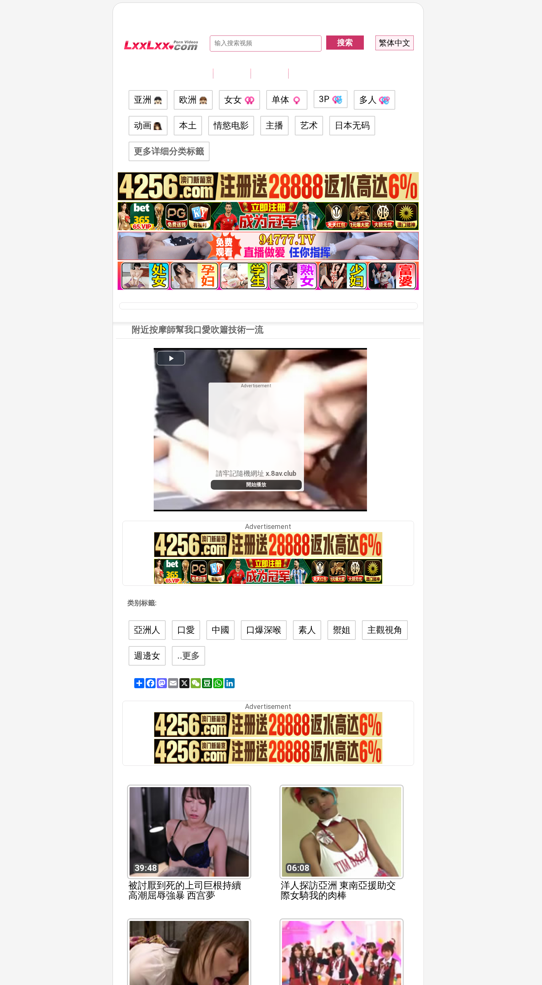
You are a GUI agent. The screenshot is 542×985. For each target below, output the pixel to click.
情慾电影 (231, 125)
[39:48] (189, 831)
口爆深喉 (263, 630)
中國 (220, 630)
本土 (188, 125)
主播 (274, 125)
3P (325, 99)
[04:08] (341, 965)
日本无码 (352, 125)
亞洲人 (147, 630)
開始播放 (256, 484)
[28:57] (189, 965)
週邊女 (147, 655)
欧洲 (189, 100)
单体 (281, 100)
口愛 (186, 630)
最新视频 (269, 73)
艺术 (309, 125)
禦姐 (341, 630)
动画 (144, 125)
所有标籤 (231, 73)
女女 (234, 100)
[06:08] (341, 831)
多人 (369, 100)
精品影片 (307, 73)
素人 (307, 630)
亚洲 (144, 100)
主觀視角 (384, 630)
